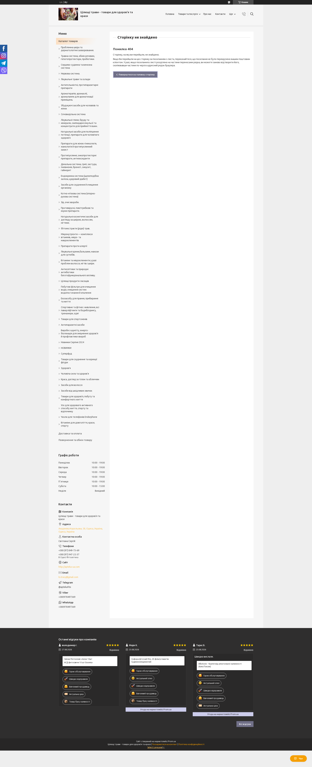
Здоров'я (66, 368)
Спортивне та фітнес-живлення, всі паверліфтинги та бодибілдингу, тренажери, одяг (80, 310)
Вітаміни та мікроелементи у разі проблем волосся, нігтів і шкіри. (78, 262)
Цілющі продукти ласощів (75, 281)
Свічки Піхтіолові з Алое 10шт (78, 659)
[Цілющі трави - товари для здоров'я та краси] (68, 14)
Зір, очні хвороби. (70, 202)
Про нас (207, 14)
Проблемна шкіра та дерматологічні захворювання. (77, 49)
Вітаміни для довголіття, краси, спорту (78, 424)
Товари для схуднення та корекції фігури (79, 361)
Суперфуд (66, 353)
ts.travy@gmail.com (68, 577)
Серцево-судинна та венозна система (76, 66)
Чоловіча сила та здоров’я (75, 373)
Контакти (220, 14)
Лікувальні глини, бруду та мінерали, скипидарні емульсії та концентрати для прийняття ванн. (79, 123)
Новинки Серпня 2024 (72, 342)
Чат (301, 758)
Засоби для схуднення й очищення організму (79, 186)
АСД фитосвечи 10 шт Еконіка (78, 662)
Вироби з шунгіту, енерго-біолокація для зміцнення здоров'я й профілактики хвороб (79, 333)
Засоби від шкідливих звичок (76, 390)
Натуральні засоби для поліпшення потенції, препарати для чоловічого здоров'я (80, 134)
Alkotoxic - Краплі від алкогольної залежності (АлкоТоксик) (220, 665)
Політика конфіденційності (191, 744)
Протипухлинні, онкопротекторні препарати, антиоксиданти (78, 157)
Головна (170, 14)
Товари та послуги (188, 14)
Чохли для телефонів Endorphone (79, 417)
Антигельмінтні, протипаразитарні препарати (79, 86)
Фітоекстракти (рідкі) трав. (75, 228)
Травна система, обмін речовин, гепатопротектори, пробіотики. (78, 57)
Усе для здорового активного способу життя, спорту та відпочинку (77, 408)
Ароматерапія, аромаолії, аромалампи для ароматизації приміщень (77, 96)
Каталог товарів (68, 41)
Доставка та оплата (70, 433)
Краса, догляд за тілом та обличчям (80, 379)
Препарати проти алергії (74, 246)
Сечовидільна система (73, 114)
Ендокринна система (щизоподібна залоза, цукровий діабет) (80, 177)
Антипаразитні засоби (72, 325)
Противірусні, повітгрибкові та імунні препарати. (77, 209)
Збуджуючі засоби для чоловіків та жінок (79, 107)
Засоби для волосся (71, 385)
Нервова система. (70, 73)
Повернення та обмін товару (75, 440)
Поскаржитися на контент (164, 744)
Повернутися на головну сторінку (137, 74)
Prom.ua (172, 741)
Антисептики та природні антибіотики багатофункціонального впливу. (78, 272)
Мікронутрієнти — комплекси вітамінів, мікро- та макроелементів (77, 237)
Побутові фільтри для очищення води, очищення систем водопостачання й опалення (78, 289)
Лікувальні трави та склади (75, 79)
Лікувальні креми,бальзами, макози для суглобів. (80, 253)
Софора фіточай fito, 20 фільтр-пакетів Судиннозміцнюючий (150, 660)
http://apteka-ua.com (69, 567)
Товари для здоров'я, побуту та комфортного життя (78, 398)
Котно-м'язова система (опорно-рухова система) (78, 195)
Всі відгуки (245, 724)
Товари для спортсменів (74, 319)
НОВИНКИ (66, 348)
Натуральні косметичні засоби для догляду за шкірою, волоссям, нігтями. (79, 219)
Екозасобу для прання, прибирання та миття (79, 300)
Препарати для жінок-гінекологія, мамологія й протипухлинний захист (79, 146)
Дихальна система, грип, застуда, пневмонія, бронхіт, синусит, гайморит (79, 167)
